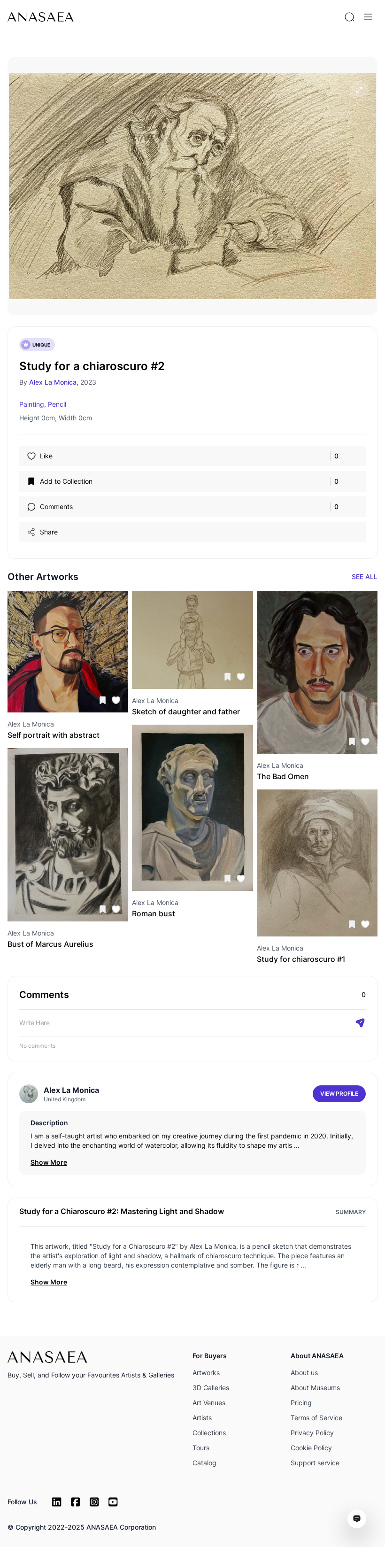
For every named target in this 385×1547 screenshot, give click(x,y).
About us (304, 1373)
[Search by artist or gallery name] (349, 17)
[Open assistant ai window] (356, 1518)
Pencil (57, 404)
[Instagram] (94, 1502)
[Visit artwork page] (68, 651)
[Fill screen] (359, 90)
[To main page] (41, 17)
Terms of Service (316, 1418)
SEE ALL (364, 576)
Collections (209, 1433)
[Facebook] (75, 1502)
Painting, (32, 404)
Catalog (204, 1463)
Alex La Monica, (53, 382)
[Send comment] (360, 1023)
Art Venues (208, 1403)
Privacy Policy (312, 1433)
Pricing (301, 1403)
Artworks (206, 1373)
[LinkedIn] (56, 1502)
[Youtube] (113, 1502)
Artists (202, 1418)
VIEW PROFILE (339, 1093)
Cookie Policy (311, 1448)
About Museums (315, 1388)
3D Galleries (210, 1388)
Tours (200, 1448)
